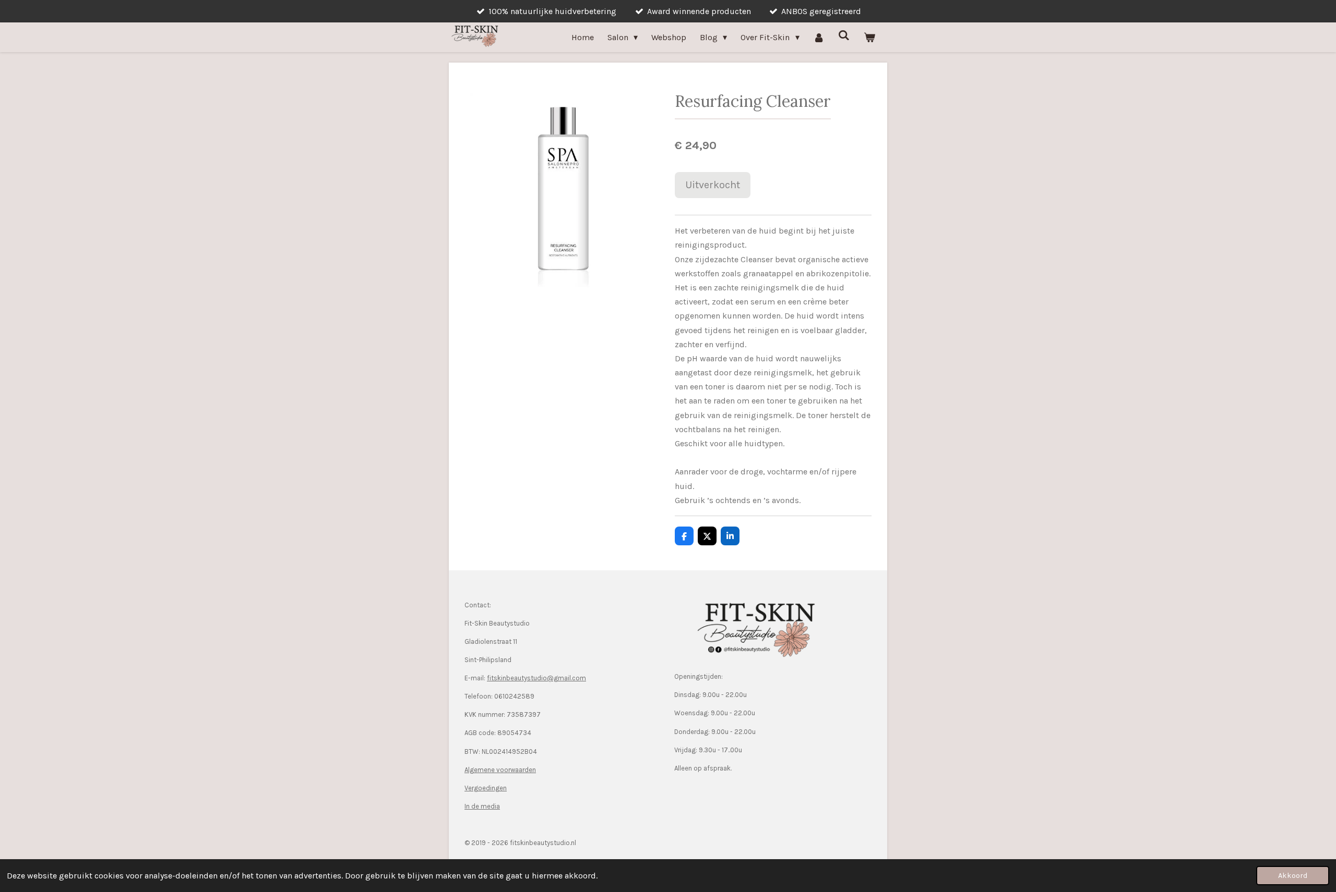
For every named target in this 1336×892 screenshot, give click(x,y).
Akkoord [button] (1292, 875)
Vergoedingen (485, 788)
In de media (482, 806)
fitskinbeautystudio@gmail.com (536, 678)
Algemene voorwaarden (500, 770)
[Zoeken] (843, 35)
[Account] (818, 37)
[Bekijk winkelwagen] (869, 37)
